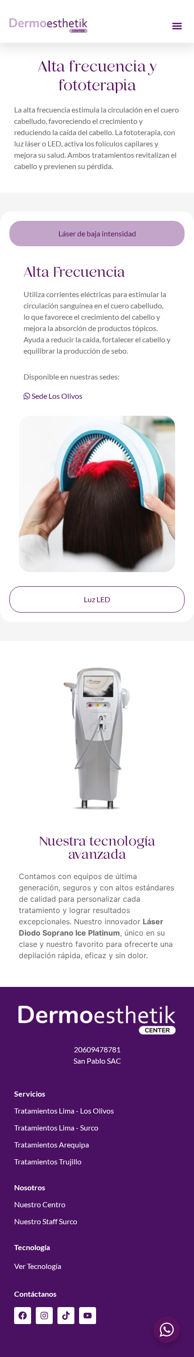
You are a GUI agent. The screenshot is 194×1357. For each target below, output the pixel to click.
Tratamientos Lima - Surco (56, 1127)
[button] (177, 25)
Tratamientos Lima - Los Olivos (64, 1110)
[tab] (97, 233)
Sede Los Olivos (56, 395)
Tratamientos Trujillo (47, 1161)
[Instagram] (44, 1315)
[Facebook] (22, 1315)
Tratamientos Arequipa (51, 1144)
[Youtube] (87, 1315)
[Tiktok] (65, 1315)
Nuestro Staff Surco (45, 1221)
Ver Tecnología (37, 1265)
